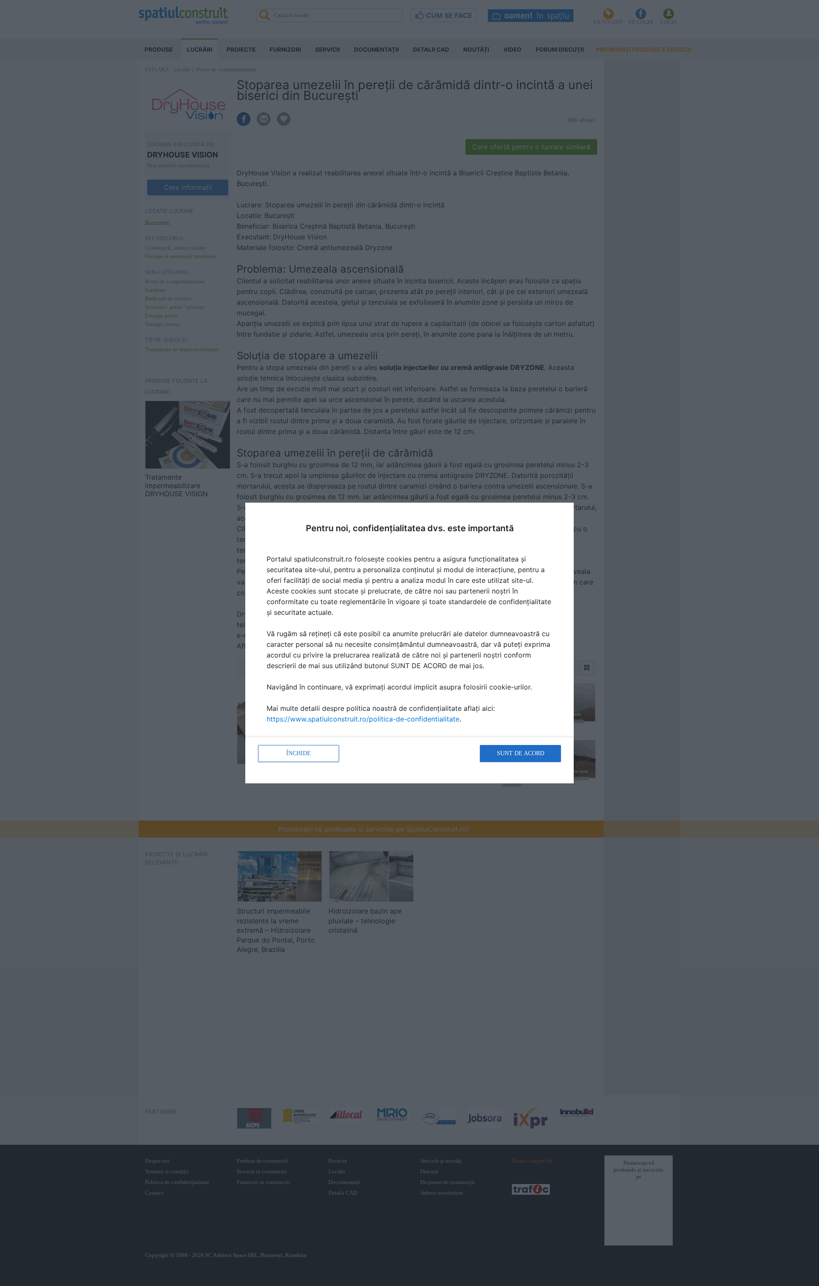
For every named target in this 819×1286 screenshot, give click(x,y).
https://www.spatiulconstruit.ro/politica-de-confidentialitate (363, 719)
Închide (298, 753)
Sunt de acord (520, 753)
